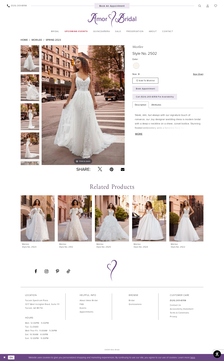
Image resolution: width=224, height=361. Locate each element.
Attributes (156, 105)
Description (140, 105)
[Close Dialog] (4, 357)
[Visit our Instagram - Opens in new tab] (46, 271)
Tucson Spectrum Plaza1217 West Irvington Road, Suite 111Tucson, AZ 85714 (42, 304)
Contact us (175, 305)
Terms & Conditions (179, 313)
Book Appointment (145, 89)
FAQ (82, 304)
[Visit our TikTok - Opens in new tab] (68, 271)
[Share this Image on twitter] (100, 169)
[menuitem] (16, 6)
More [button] (138, 134)
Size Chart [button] (198, 74)
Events (83, 308)
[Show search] (200, 6)
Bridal (132, 300)
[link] (55, 31)
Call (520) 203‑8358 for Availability (155, 97)
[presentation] (38, 218)
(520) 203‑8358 (178, 300)
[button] (208, 6)
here (192, 357)
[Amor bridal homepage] (112, 19)
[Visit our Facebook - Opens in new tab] (35, 271)
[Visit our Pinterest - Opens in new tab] (57, 271)
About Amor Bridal (89, 300)
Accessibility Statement (181, 309)
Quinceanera (135, 304)
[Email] (123, 169)
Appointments (86, 312)
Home (24, 39)
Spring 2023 (53, 39)
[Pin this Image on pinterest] (111, 169)
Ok (11, 357)
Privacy (173, 316)
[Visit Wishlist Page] (216, 6)
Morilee (37, 39)
